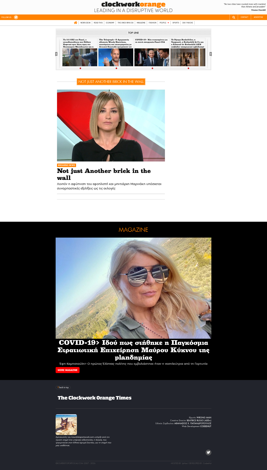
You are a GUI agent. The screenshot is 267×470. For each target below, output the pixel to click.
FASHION (152, 23)
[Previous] (57, 53)
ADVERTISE (258, 17)
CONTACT (244, 17)
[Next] (209, 53)
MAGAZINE (141, 23)
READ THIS (98, 23)
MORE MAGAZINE (67, 370)
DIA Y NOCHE (187, 23)
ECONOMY (110, 23)
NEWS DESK (86, 23)
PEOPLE (163, 23)
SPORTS (175, 23)
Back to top (63, 387)
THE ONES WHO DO (126, 23)
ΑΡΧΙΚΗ (75, 22)
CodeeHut (207, 463)
